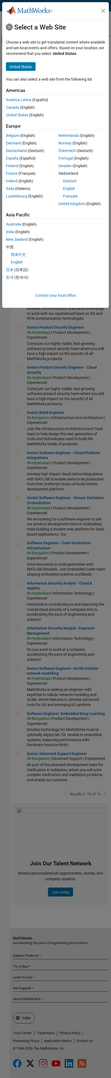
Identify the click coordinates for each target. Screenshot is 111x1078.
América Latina (18, 100)
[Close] (103, 11)
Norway (65, 143)
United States (17, 115)
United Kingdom (71, 204)
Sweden (65, 166)
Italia (10, 188)
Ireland (12, 181)
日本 (9, 270)
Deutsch (70, 181)
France (12, 173)
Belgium (12, 135)
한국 (9, 277)
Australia (13, 224)
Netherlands (68, 135)
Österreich (67, 151)
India (10, 232)
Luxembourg (16, 196)
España (12, 158)
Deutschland (16, 151)
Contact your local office (55, 295)
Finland (12, 166)
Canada (12, 107)
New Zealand (17, 239)
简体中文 (18, 254)
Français (70, 196)
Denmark (13, 143)
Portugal (65, 158)
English (69, 188)
